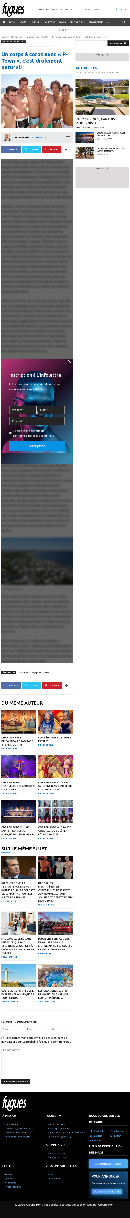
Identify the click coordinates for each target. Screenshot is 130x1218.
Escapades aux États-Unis (37, 37)
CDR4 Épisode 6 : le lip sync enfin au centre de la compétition (55, 786)
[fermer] (69, 361)
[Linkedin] (91, 1136)
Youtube (98, 1140)
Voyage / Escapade (40, 673)
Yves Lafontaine (47, 1002)
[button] (124, 22)
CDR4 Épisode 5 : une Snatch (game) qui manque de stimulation (17, 831)
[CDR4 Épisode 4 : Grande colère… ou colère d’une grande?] (55, 811)
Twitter (117, 1136)
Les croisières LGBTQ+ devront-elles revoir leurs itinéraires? (53, 994)
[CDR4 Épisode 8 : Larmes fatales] (55, 721)
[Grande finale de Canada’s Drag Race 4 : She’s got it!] (18, 721)
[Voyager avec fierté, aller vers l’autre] (84, 137)
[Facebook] (116, 10)
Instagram (118, 1131)
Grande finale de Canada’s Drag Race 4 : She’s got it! (17, 741)
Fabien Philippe (46, 905)
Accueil (5, 37)
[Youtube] (91, 1140)
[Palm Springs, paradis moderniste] (102, 97)
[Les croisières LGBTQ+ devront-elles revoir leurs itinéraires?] (55, 975)
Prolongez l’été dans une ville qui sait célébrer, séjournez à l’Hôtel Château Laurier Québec (18, 945)
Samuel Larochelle (11, 1002)
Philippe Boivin (22, 137)
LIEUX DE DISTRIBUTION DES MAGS (106, 1149)
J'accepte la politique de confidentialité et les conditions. (34, 433)
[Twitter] (126, 10)
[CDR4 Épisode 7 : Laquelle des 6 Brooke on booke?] (18, 766)
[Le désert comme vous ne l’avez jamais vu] (84, 153)
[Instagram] (121, 10)
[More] (66, 149)
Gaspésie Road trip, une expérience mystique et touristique (17, 994)
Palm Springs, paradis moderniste (95, 121)
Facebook (98, 1131)
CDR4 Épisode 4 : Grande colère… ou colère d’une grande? (54, 831)
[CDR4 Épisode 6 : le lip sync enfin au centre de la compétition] (55, 766)
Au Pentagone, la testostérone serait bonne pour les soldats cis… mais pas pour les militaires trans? (18, 890)
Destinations (17, 37)
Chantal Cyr (44, 953)
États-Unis (23, 673)
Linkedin (98, 1136)
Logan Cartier (9, 957)
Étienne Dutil (8, 901)
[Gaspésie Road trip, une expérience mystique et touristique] (18, 975)
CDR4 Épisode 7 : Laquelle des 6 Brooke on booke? (18, 786)
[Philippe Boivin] (8, 137)
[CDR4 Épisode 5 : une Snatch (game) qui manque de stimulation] (18, 811)
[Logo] (20, 10)
